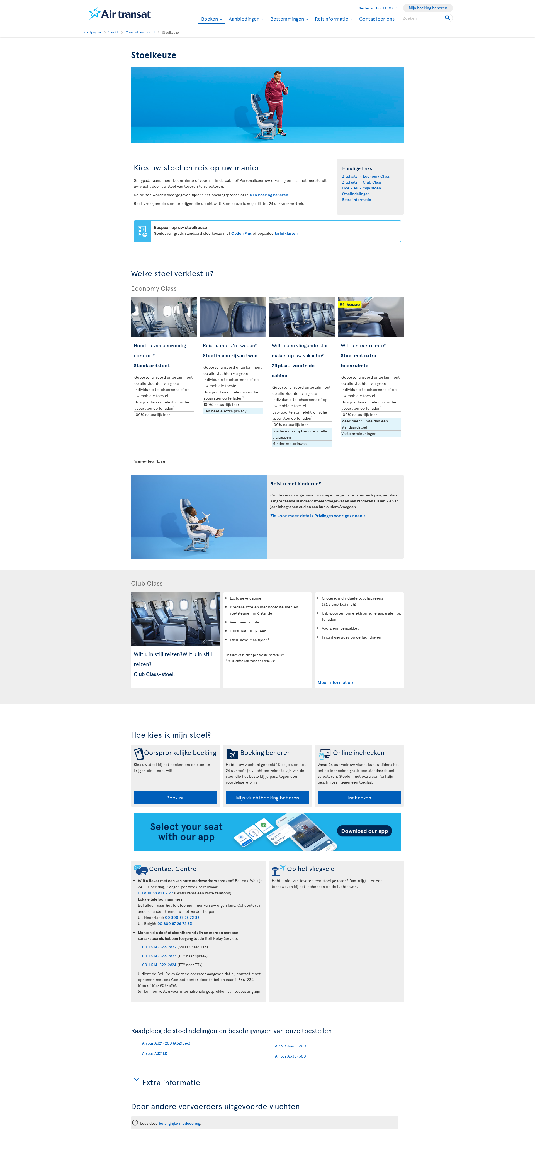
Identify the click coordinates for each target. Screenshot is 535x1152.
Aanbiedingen (243, 18)
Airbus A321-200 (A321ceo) (166, 1043)
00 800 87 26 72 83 (182, 917)
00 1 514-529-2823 (159, 955)
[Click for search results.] (448, 18)
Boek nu (175, 797)
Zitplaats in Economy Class (366, 176)
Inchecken (359, 797)
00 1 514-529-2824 (159, 964)
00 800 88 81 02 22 (155, 893)
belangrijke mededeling (179, 1123)
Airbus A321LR (154, 1053)
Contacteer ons (377, 18)
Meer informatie (334, 682)
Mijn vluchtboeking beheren (267, 797)
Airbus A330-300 (290, 1056)
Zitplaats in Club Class (361, 182)
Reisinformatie (331, 18)
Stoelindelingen (356, 193)
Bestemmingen (286, 18)
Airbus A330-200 (290, 1045)
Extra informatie (356, 199)
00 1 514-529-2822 (159, 947)
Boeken (208, 19)
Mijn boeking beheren (428, 7)
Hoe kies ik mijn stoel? (361, 187)
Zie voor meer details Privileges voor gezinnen (316, 515)
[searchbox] (426, 18)
